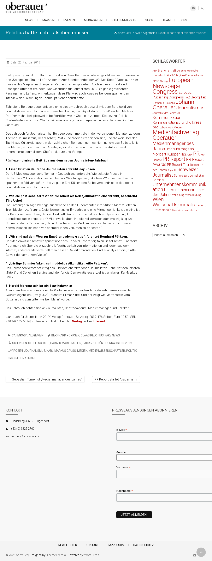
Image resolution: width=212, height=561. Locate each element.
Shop (149, 20)
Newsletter (67, 545)
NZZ (184, 154)
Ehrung (164, 81)
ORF (189, 154)
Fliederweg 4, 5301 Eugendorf (30, 421)
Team (166, 20)
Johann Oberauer (173, 104)
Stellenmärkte (124, 20)
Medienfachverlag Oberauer (176, 135)
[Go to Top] (201, 552)
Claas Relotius (92, 335)
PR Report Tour (178, 165)
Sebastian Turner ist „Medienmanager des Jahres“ (45, 379)
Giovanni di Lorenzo (164, 102)
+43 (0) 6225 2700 (23, 428)
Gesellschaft (38, 343)
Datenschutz (143, 545)
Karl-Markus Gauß (61, 350)
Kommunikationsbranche (172, 122)
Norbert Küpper (166, 154)
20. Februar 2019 (29, 62)
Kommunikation (167, 117)
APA (155, 70)
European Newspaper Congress (173, 86)
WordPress (91, 555)
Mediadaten (93, 20)
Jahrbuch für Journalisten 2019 (107, 343)
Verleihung (178, 194)
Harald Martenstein (65, 343)
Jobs (183, 20)
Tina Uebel (27, 358)
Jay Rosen (15, 350)
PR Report (174, 159)
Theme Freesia (56, 555)
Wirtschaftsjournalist (175, 205)
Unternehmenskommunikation (179, 187)
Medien (82, 350)
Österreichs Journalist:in (184, 210)
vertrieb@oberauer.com (26, 436)
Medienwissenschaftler (107, 350)
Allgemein (36, 335)
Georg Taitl (198, 97)
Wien (158, 199)
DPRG (156, 81)
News (29, 20)
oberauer (22, 555)
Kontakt (92, 545)
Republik (172, 170)
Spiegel (13, 358)
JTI (179, 113)
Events (69, 20)
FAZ (187, 97)
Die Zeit (169, 75)
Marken (48, 20)
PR (196, 154)
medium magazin (180, 149)
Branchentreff (167, 70)
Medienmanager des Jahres (173, 146)
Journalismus (34, 350)
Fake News (112, 335)
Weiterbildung (193, 194)
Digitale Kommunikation (189, 75)
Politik (131, 350)
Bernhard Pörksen (65, 335)
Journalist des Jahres (164, 113)
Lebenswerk (166, 127)
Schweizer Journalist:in (189, 175)
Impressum (116, 545)
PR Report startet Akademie (116, 379)
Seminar (158, 180)
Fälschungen (17, 343)
